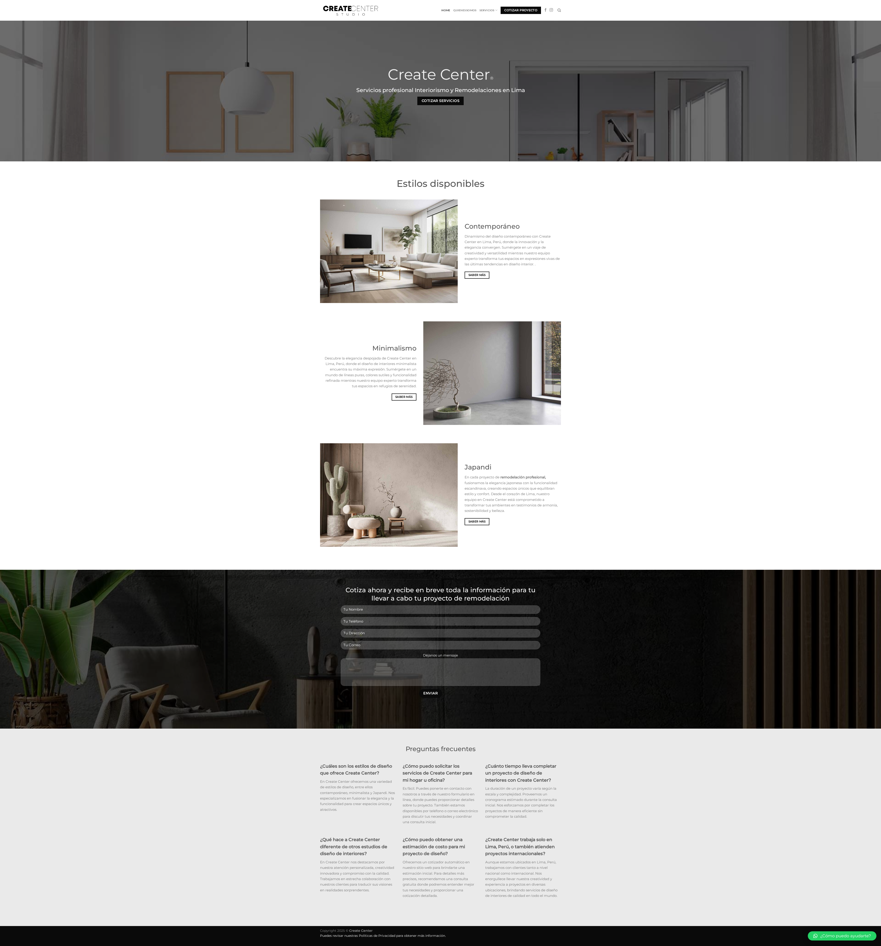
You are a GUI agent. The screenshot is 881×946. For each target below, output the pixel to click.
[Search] (559, 10)
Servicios (487, 10)
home (445, 10)
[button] (842, 935)
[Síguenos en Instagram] (551, 10)
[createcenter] (352, 10)
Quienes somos (464, 10)
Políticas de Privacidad (377, 936)
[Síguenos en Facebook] (545, 10)
